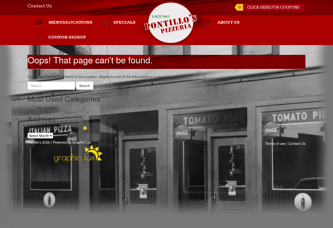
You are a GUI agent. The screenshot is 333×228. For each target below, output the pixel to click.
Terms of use (275, 143)
